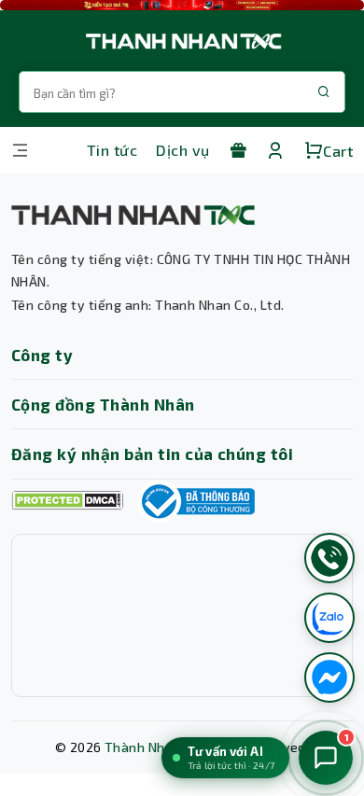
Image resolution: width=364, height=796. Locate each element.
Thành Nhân (143, 747)
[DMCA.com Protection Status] (67, 500)
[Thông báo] (196, 501)
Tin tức (112, 150)
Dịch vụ (182, 150)
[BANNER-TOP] (182, 5)
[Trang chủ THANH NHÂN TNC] (182, 40)
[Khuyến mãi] (238, 150)
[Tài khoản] (275, 150)
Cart (338, 151)
